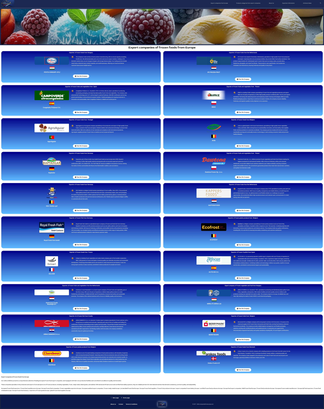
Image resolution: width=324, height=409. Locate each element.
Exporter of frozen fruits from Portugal (81, 120)
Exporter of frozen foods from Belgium (243, 120)
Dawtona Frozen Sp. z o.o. (213, 172)
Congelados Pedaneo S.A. (52, 107)
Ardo (213, 140)
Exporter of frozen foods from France (81, 252)
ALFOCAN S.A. (214, 272)
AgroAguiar (52, 141)
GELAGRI (52, 274)
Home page (126, 398)
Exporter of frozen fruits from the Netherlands (243, 52)
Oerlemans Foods (52, 303)
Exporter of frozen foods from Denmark (243, 347)
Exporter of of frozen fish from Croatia (81, 316)
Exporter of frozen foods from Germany (81, 153)
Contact (121, 404)
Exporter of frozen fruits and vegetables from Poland (243, 86)
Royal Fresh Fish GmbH (52, 240)
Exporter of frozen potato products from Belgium (81, 347)
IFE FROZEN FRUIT (213, 72)
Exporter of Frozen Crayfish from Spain (243, 252)
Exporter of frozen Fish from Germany (81, 218)
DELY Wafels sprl (51, 206)
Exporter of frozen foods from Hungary (81, 52)
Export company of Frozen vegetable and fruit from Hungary (243, 285)
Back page (116, 398)
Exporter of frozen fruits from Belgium (243, 316)
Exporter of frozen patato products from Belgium (243, 218)
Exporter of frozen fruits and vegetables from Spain (81, 86)
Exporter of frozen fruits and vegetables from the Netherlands (81, 285)
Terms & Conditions (131, 404)
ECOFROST (214, 240)
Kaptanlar (51, 173)
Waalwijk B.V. (51, 304)
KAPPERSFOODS (214, 205)
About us (113, 404)
